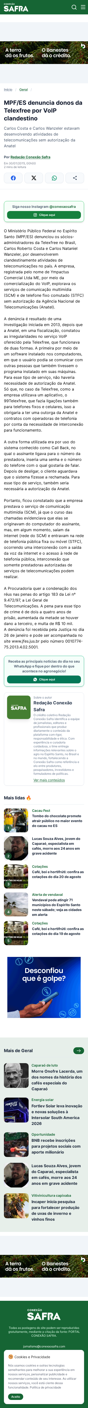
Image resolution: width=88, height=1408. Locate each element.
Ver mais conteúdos (49, 780)
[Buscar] (74, 7)
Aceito (15, 1396)
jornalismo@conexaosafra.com (44, 1346)
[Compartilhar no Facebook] (13, 178)
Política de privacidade (45, 1387)
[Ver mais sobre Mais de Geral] (78, 1050)
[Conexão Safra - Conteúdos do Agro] (16, 7)
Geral (23, 89)
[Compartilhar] (75, 178)
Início (8, 89)
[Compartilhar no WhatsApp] (54, 178)
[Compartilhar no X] (33, 178)
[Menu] (83, 7)
